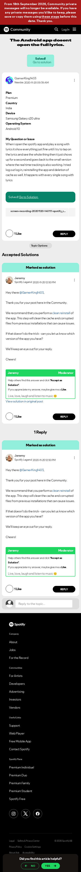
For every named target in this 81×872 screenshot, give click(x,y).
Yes (47, 866)
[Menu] (74, 29)
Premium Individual (21, 767)
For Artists (16, 676)
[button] (74, 80)
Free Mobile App (20, 741)
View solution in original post (24, 401)
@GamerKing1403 (31, 292)
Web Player (16, 733)
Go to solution (42, 62)
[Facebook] (37, 813)
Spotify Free (17, 799)
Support (14, 725)
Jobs (12, 650)
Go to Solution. (28, 197)
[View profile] (9, 80)
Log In (65, 29)
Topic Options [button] (39, 245)
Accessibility (28, 852)
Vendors (14, 707)
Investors (15, 699)
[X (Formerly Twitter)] (25, 813)
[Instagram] (13, 813)
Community (20, 29)
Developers (17, 684)
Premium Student (20, 791)
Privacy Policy (15, 846)
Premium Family (19, 783)
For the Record (18, 658)
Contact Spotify (19, 749)
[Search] (56, 29)
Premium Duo (18, 775)
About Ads (14, 852)
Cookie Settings (32, 846)
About (13, 642)
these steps (50, 16)
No (33, 866)
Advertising (16, 691)
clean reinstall (61, 313)
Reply (64, 234)
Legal (12, 840)
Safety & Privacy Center (29, 840)
